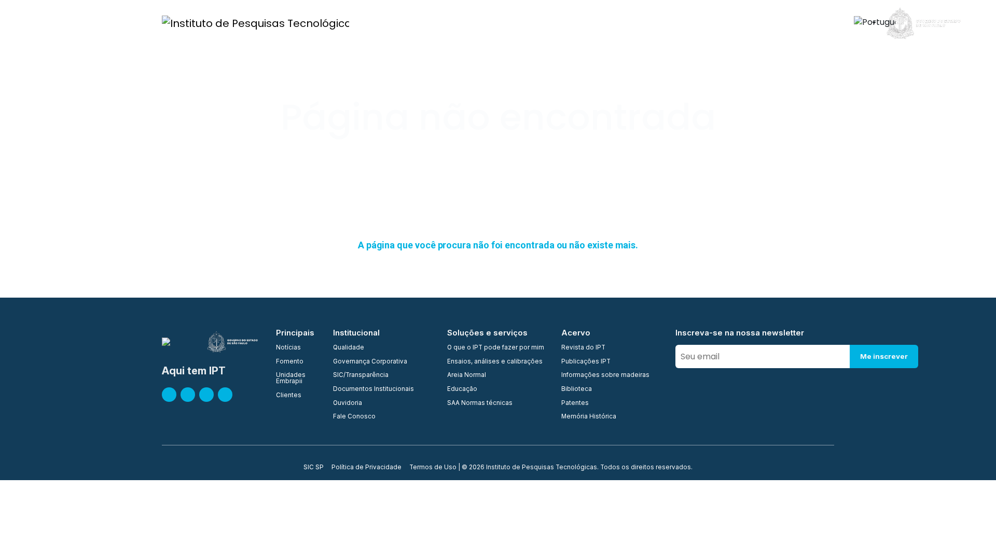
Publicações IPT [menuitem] (586, 362)
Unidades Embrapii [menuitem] (291, 378)
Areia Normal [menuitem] (466, 375)
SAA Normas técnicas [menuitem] (480, 403)
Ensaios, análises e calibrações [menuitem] (495, 362)
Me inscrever (884, 356)
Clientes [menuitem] (288, 396)
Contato (735, 22)
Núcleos (533, 22)
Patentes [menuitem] (575, 403)
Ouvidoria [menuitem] (347, 403)
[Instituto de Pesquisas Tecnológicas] (255, 23)
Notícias (779, 22)
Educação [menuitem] (462, 389)
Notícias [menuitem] (288, 348)
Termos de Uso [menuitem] (433, 468)
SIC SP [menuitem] (313, 468)
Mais (816, 22)
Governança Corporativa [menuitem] (370, 362)
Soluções (638, 22)
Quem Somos (388, 22)
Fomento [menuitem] (289, 362)
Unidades (488, 22)
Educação (687, 22)
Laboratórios (584, 22)
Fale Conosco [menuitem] (354, 417)
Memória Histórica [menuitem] (588, 417)
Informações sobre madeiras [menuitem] (605, 375)
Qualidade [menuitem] (348, 348)
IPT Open (442, 22)
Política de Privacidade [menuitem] (366, 468)
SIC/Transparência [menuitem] (361, 375)
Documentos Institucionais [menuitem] (373, 389)
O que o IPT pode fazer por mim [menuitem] (495, 348)
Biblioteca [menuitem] (576, 389)
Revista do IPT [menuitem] (583, 348)
